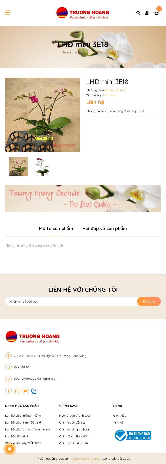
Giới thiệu (119, 415)
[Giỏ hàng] (157, 13)
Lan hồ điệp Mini (16, 436)
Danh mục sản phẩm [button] (22, 406)
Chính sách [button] (68, 406)
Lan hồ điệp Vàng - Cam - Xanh (27, 429)
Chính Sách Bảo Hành (74, 436)
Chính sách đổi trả (72, 422)
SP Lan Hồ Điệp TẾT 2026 (23, 443)
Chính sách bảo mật (73, 443)
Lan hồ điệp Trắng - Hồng (23, 415)
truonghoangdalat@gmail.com (36, 378)
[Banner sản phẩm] (83, 198)
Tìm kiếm (119, 422)
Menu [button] (117, 406)
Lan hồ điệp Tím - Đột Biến (24, 422)
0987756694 (22, 367)
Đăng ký (149, 301)
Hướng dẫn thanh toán (75, 415)
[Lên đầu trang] (154, 453)
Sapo (126, 459)
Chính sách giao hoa (74, 429)
